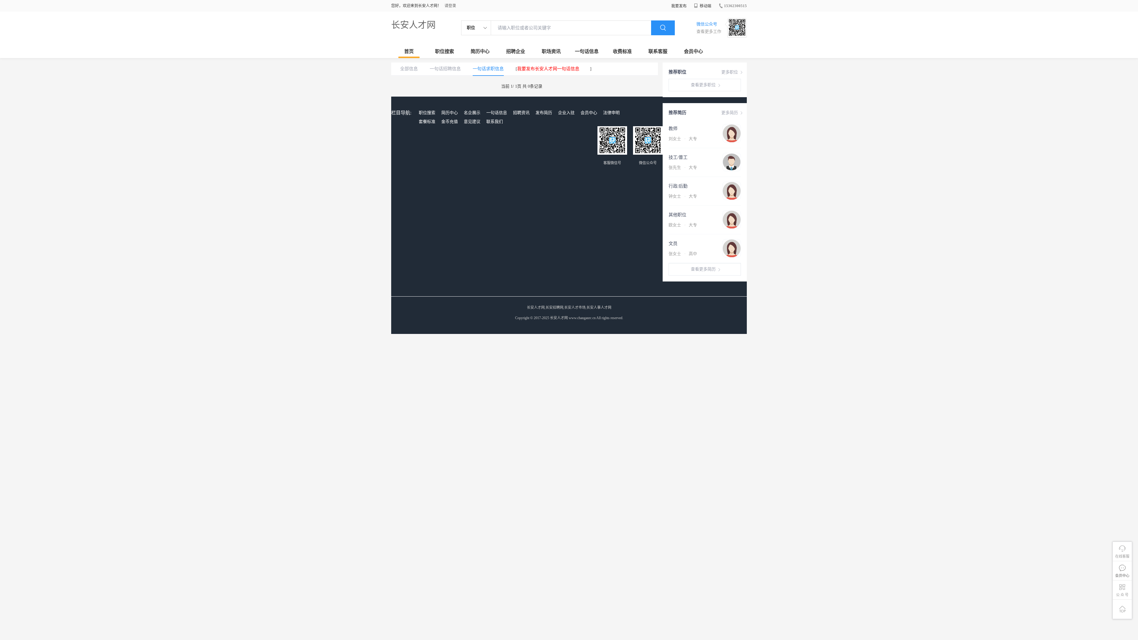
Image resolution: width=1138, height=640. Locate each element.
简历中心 (480, 51)
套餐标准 (427, 121)
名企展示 (472, 113)
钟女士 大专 (683, 196)
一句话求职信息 (488, 68)
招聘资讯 (521, 113)
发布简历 (544, 113)
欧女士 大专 (683, 225)
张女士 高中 (683, 254)
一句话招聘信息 (445, 68)
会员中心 (693, 51)
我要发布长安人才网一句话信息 (548, 68)
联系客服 (657, 51)
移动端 (705, 6)
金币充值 (449, 121)
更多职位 (729, 72)
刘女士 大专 (683, 139)
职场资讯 (551, 51)
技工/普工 (678, 157)
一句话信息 (587, 51)
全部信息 (409, 68)
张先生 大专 (683, 167)
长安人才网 (413, 25)
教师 (673, 128)
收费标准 (622, 51)
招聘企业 (515, 51)
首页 (409, 51)
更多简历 (729, 113)
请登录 (450, 5)
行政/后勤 (678, 186)
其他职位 (677, 214)
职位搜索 (444, 51)
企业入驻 (566, 113)
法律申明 (611, 113)
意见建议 (472, 121)
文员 (673, 243)
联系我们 (494, 121)
